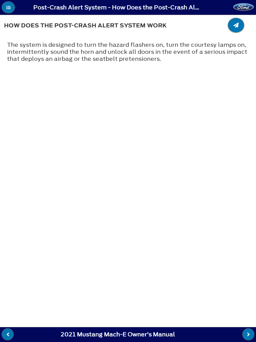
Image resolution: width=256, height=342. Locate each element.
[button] (8, 7)
